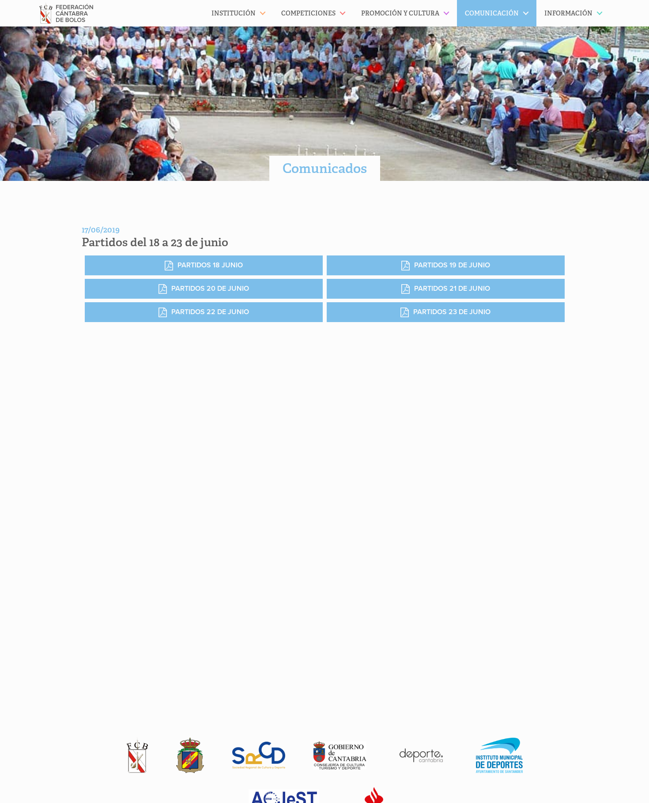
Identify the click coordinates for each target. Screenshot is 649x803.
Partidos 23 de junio (452, 312)
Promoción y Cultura (400, 13)
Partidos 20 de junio (210, 288)
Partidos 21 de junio (452, 288)
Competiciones (308, 13)
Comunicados (325, 168)
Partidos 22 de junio (210, 312)
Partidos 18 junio (210, 265)
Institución (233, 13)
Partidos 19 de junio (452, 265)
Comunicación (492, 13)
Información (568, 13)
